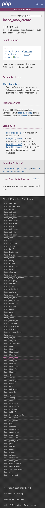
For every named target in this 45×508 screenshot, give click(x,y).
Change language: (17, 16)
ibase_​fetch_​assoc (11, 404)
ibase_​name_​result (11, 432)
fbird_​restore (9, 315)
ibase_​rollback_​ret (11, 458)
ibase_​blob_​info (10, 369)
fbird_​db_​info (9, 249)
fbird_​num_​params (11, 301)
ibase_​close (8, 375)
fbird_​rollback (9, 318)
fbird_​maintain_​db (11, 289)
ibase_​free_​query (11, 418)
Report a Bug (21, 171)
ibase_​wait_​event (11, 475)
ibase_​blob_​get (10, 364)
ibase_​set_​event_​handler (14, 469)
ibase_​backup (9, 346)
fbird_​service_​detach (12, 329)
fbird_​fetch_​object (11, 269)
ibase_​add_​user (10, 341)
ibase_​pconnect (10, 444)
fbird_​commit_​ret (11, 244)
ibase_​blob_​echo (10, 361)
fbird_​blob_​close (10, 218)
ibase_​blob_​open (10, 372)
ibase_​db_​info (9, 386)
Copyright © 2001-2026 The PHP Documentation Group (17, 491)
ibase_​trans (8, 472)
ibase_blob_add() (24, 113)
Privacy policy (30, 505)
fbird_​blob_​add (10, 212)
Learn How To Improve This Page (17, 168)
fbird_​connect (9, 246)
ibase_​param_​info (11, 441)
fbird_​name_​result (11, 295)
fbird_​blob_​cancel (11, 215)
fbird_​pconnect (10, 306)
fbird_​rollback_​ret (11, 321)
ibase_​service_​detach (12, 466)
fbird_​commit (9, 241)
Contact (20, 499)
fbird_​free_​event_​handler (14, 278)
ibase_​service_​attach (12, 464)
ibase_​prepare (9, 446)
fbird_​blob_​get (9, 226)
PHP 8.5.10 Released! (22, 9)
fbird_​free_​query (10, 281)
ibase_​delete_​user (11, 389)
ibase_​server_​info (11, 461)
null (26, 54)
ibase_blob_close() (14, 144)
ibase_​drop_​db (10, 392)
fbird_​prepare (9, 309)
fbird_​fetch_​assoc (11, 266)
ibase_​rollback (9, 455)
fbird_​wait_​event (10, 338)
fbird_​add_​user (10, 203)
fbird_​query (8, 312)
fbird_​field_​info (10, 275)
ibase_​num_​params (11, 438)
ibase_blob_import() (14, 147)
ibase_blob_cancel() (14, 138)
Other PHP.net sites (12, 505)
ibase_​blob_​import (11, 366)
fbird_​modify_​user (11, 292)
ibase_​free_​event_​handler (14, 415)
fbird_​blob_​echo (10, 223)
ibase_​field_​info (10, 412)
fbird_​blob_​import (11, 229)
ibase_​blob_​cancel (11, 352)
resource (28, 51)
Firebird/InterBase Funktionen (18, 199)
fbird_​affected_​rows (12, 206)
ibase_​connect (9, 384)
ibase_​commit (9, 378)
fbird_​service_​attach (12, 326)
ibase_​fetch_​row (10, 409)
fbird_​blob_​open (10, 235)
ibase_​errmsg (9, 398)
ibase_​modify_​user (11, 429)
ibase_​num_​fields (11, 435)
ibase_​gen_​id (9, 424)
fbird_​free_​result (10, 284)
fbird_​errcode (9, 258)
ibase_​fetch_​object (11, 406)
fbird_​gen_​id (9, 286)
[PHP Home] (7, 4)
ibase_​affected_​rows (12, 344)
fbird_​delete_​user (11, 252)
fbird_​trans (8, 335)
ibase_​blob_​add (10, 349)
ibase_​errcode (9, 395)
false (16, 57)
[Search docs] (36, 3)
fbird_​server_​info (10, 324)
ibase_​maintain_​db (11, 426)
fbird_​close (8, 238)
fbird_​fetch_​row (10, 272)
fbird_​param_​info (11, 304)
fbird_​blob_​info (10, 232)
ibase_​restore (9, 452)
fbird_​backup (9, 209)
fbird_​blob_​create (11, 221)
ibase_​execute (9, 401)
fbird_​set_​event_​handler (13, 332)
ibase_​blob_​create (11, 358)
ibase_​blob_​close (11, 355)
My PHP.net (9, 499)
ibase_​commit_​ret (11, 381)
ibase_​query (9, 449)
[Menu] (41, 3)
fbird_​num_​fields (10, 298)
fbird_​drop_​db (9, 255)
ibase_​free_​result (11, 421)
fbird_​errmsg (9, 261)
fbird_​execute (9, 264)
